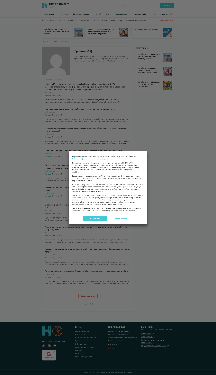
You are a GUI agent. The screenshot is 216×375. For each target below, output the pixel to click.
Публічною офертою (80, 159)
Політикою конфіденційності (101, 159)
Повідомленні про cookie (91, 200)
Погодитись (95, 218)
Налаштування (121, 218)
